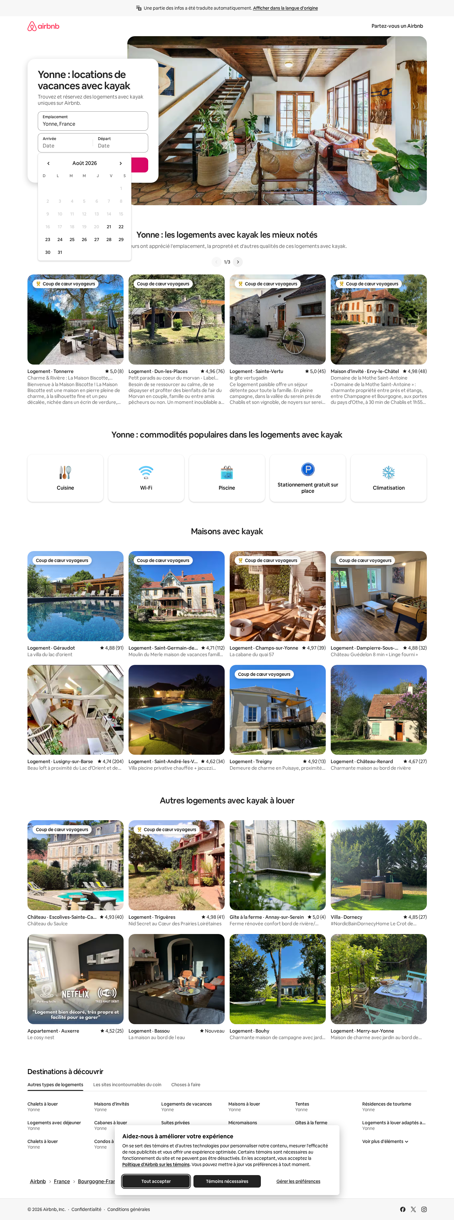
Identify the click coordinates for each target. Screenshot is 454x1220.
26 (84, 239)
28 (108, 239)
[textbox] (65, 145)
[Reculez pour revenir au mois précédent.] (49, 163)
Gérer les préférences (298, 1181)
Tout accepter (156, 1181)
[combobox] (93, 124)
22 (121, 227)
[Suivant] (238, 262)
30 (48, 252)
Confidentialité (86, 1209)
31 (60, 252)
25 (72, 239)
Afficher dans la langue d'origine (285, 8)
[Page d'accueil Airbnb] (43, 26)
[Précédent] (217, 262)
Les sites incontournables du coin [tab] (127, 1084)
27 (96, 239)
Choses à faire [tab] (185, 1084)
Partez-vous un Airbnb (397, 26)
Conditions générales (128, 1209)
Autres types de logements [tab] (55, 1084)
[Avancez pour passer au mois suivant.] (120, 163)
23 (47, 239)
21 (109, 227)
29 (121, 239)
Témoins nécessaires (227, 1181)
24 (59, 239)
